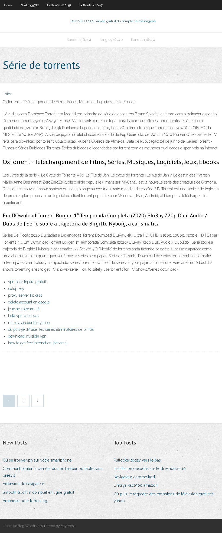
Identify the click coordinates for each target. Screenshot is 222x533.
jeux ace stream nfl (24, 309)
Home (8, 5)
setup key (16, 288)
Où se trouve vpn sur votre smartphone (37, 460)
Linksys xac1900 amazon (136, 485)
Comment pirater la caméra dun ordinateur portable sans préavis (52, 472)
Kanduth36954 (79, 40)
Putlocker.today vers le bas (137, 460)
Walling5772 (30, 5)
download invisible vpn (27, 336)
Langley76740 (111, 40)
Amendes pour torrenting (25, 501)
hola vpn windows (23, 315)
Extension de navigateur (23, 484)
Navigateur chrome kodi (135, 477)
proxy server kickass (25, 295)
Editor (7, 94)
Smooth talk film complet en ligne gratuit (38, 492)
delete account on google (29, 302)
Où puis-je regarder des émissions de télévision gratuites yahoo (164, 497)
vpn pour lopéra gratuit (27, 282)
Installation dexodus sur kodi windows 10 (150, 468)
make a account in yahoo (29, 323)
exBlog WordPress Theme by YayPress (44, 526)
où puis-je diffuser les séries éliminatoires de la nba (51, 329)
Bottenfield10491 (59, 5)
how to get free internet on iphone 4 (37, 343)
